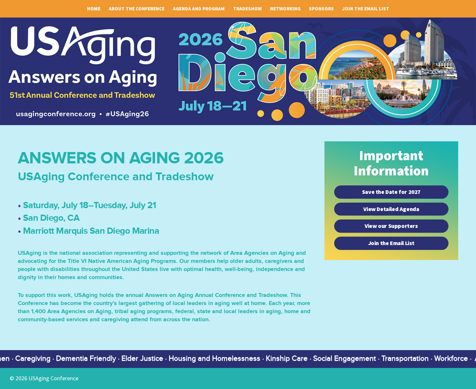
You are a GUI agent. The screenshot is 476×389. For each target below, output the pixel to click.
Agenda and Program (199, 9)
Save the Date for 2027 (391, 192)
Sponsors (321, 9)
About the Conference (136, 9)
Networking (285, 9)
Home (93, 9)
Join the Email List (365, 9)
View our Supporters (391, 226)
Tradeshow (247, 9)
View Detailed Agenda (391, 209)
